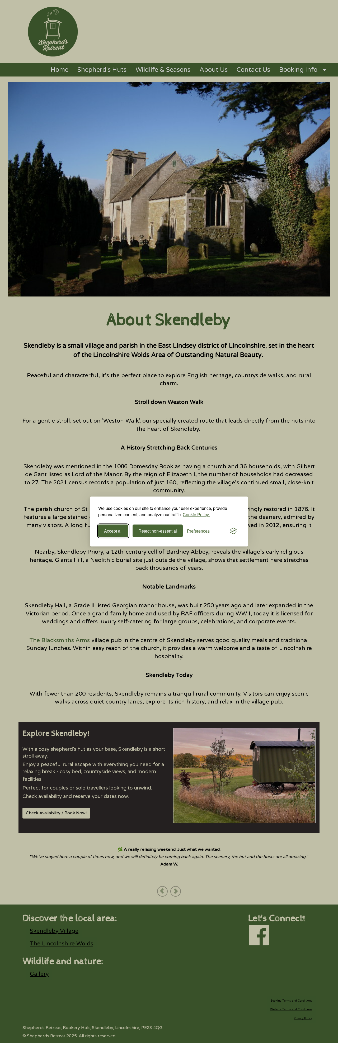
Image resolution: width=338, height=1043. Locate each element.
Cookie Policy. (196, 514)
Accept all (113, 531)
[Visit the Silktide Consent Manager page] (233, 531)
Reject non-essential (157, 531)
